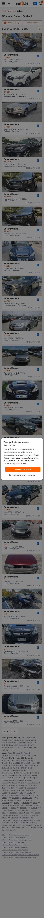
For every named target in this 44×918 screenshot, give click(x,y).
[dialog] (22, 459)
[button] (22, 475)
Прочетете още (19, 463)
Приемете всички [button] (23, 469)
